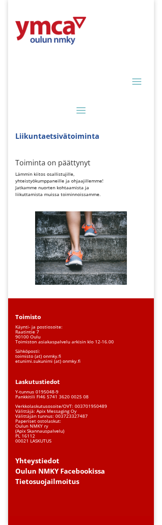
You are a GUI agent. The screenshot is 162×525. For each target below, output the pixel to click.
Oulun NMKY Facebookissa (60, 470)
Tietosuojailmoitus (47, 481)
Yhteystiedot (37, 460)
